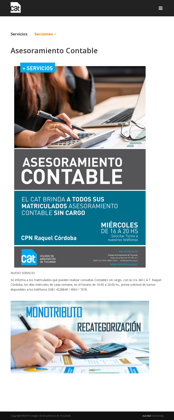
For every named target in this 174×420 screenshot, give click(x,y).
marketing (152, 415)
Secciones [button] (44, 33)
